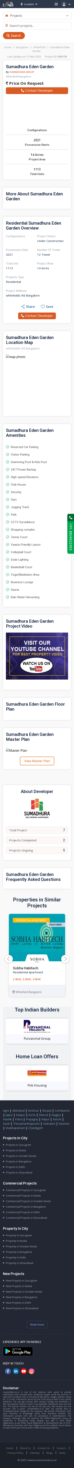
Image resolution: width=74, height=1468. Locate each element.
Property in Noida (16, 1241)
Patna (18, 1119)
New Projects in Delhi (18, 1302)
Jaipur (9, 1115)
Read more (37, 1324)
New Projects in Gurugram (21, 1280)
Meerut (43, 1115)
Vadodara (49, 1123)
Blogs (49, 1453)
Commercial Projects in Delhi (23, 1212)
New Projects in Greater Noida (24, 1291)
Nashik (7, 1119)
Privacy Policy (15, 1453)
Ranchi (57, 1119)
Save (49, 306)
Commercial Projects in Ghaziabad (26, 1217)
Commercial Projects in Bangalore (26, 1206)
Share (30, 306)
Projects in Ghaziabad (19, 1172)
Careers (61, 1448)
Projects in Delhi (15, 1167)
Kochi (32, 1115)
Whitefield (39, 47)
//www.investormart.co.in (42, 1460)
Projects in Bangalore (18, 1161)
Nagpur (56, 1115)
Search (16, 35)
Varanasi (64, 1123)
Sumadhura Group (21, 72)
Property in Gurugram (19, 1235)
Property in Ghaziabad (19, 1263)
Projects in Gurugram (18, 1145)
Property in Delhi (16, 1257)
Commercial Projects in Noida (23, 1195)
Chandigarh (35, 1128)
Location (29, 4)
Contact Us (43, 1448)
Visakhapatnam (15, 1128)
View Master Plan (37, 761)
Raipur (45, 1119)
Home (7, 47)
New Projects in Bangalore (21, 1297)
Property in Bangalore (19, 1252)
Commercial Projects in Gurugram (26, 1190)
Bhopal (46, 1110)
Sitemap (35, 1453)
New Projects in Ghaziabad (22, 1308)
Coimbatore (62, 1110)
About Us (25, 1448)
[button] (65, 959)
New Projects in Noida (19, 1286)
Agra (6, 1110)
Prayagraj (32, 1119)
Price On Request (26, 83)
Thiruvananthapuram (26, 1123)
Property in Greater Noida (21, 1246)
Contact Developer (39, 90)
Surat (6, 1123)
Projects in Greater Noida (21, 1156)
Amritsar (33, 1110)
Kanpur (20, 1115)
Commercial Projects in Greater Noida (28, 1201)
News (62, 1453)
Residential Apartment (31, 920)
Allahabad (18, 1110)
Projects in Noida (16, 1150)
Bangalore (22, 47)
